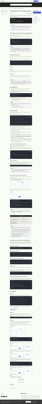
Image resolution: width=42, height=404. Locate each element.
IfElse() (29, 243)
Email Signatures (14, 8)
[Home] (3, 1)
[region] (21, 402)
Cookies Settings (34, 401)
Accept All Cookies (28, 401)
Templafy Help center (3, 8)
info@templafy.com (3, 394)
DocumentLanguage (23, 322)
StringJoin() (26, 243)
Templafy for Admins (9, 8)
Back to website (30, 1)
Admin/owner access (14, 20)
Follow (31, 13)
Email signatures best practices (20, 8)
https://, (27, 91)
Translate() (12, 321)
